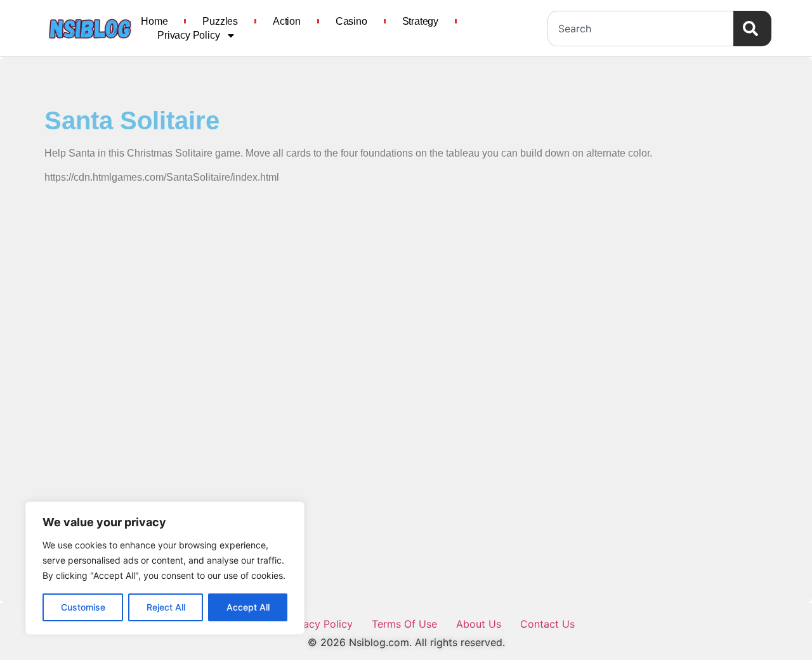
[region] (164, 568)
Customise (83, 607)
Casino (351, 21)
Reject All (166, 607)
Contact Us (547, 624)
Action (287, 21)
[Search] (752, 28)
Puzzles (220, 21)
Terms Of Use (404, 624)
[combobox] (640, 28)
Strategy (420, 21)
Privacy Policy (188, 35)
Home (154, 21)
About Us (478, 624)
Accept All (248, 607)
